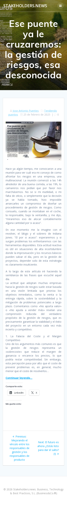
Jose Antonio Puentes (26, 110)
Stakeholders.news (25, 6)
